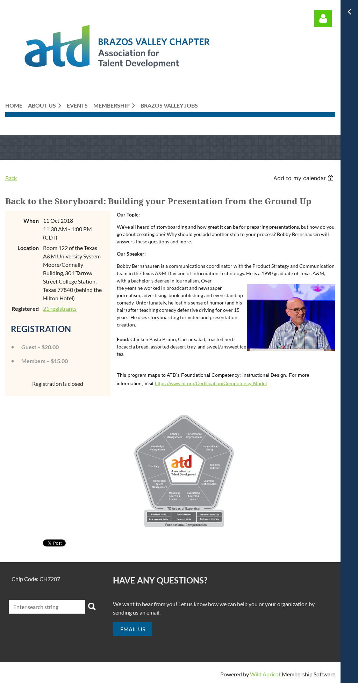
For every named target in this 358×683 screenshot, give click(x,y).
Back (11, 178)
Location (28, 247)
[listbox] (304, 178)
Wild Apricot (265, 674)
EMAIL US (132, 629)
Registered (25, 308)
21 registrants (60, 308)
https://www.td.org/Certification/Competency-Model (211, 383)
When (31, 220)
